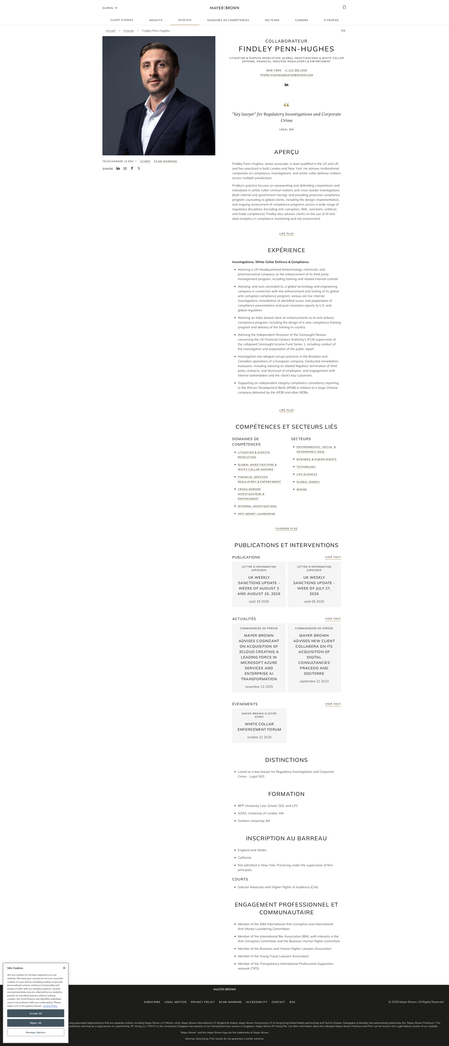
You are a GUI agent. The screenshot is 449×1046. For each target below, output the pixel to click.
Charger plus (287, 528)
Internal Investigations (257, 506)
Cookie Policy (50, 1005)
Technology (306, 466)
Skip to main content (17, 2)
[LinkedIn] (286, 85)
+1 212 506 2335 (295, 70)
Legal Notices (176, 1002)
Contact (278, 1002)
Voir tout (333, 557)
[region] (36, 1003)
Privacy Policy (203, 1002)
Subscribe (152, 1002)
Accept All (35, 1013)
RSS (292, 1002)
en (343, 30)
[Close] (64, 968)
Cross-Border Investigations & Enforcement (251, 494)
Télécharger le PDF (118, 161)
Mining (302, 489)
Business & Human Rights (317, 459)
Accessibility (256, 1002)
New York (274, 70)
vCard (145, 161)
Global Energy (308, 481)
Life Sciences (307, 474)
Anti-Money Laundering (256, 513)
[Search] (345, 8)
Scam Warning (165, 161)
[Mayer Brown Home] (224, 8)
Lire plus (286, 233)
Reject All (35, 1022)
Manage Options (35, 1032)
